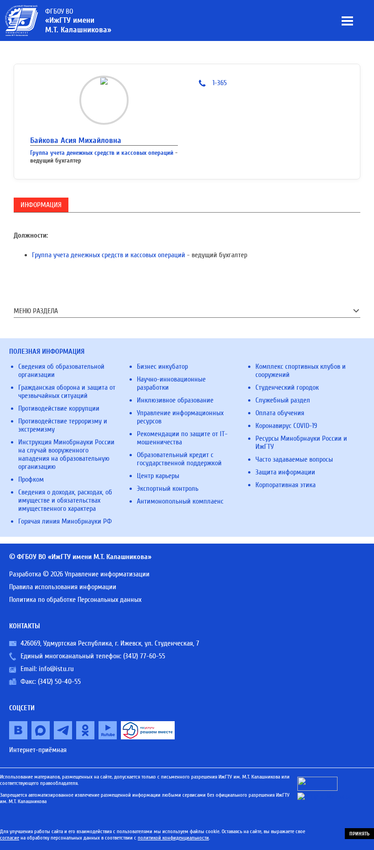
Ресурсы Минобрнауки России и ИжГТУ (301, 442)
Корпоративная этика (285, 485)
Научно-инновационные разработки (171, 383)
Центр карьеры (158, 476)
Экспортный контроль (167, 488)
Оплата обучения (279, 413)
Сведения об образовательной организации (61, 370)
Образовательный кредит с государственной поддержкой (179, 459)
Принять (359, 833)
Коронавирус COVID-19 (286, 426)
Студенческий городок (287, 387)
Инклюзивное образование (175, 400)
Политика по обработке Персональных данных (75, 600)
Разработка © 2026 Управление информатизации (79, 574)
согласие (9, 838)
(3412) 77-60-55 (144, 656)
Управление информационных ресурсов (180, 417)
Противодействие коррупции (58, 408)
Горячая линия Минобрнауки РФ (65, 521)
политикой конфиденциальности (173, 838)
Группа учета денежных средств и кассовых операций (101, 153)
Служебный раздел (282, 400)
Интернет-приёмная (38, 750)
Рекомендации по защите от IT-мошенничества (182, 438)
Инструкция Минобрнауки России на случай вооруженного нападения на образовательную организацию (66, 454)
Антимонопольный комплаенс (180, 501)
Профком (31, 479)
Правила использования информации (62, 587)
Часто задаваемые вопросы (294, 459)
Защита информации (285, 472)
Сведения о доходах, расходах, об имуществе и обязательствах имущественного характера (65, 500)
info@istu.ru (56, 669)
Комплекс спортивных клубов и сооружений (300, 370)
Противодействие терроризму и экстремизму (62, 425)
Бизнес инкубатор (162, 366)
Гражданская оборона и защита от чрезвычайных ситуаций (66, 391)
